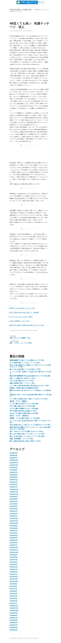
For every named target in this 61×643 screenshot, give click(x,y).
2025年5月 (13, 477)
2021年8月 (13, 586)
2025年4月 (14, 480)
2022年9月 (13, 555)
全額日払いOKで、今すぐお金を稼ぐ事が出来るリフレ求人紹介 (30, 395)
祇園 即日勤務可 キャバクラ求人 (22, 439)
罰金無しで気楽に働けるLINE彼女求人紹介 (24, 388)
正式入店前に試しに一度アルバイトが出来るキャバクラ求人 (30, 425)
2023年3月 (13, 540)
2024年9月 (14, 497)
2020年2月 (14, 630)
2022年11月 (14, 550)
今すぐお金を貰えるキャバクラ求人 (22, 381)
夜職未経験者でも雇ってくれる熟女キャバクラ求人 (27, 360)
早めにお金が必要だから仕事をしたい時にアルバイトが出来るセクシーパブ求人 (30, 366)
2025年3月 (13, 482)
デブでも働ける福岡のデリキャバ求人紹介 (24, 408)
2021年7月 (13, 589)
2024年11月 (14, 492)
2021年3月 (13, 598)
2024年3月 (14, 511)
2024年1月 (13, 516)
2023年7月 (13, 530)
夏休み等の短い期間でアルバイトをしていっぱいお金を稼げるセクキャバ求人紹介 (30, 428)
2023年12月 (14, 518)
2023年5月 (13, 535)
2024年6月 (14, 504)
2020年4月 (14, 625)
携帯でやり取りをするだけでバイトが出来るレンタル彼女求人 (30, 391)
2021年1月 (13, 603)
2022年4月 (14, 567)
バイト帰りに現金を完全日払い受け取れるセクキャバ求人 (29, 385)
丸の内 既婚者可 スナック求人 (20, 321)
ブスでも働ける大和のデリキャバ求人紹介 (24, 403)
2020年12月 (14, 606)
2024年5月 (14, 506)
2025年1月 (13, 487)
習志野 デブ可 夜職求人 (19, 401)
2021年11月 (14, 579)
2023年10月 (14, 523)
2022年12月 (14, 547)
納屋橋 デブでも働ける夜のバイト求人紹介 (25, 418)
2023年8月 (13, 528)
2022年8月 (13, 557)
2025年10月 (14, 465)
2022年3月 (13, 569)
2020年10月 (14, 610)
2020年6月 (14, 620)
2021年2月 (13, 601)
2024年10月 (14, 494)
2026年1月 (13, 458)
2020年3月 (14, 627)
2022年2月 (13, 572)
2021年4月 (13, 596)
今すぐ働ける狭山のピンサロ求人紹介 (23, 406)
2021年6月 (13, 591)
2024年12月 (14, 489)
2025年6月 (13, 475)
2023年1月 (13, 545)
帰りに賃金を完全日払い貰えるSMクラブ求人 (25, 441)
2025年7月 (13, 472)
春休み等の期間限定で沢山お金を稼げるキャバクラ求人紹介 (30, 376)
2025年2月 (13, 484)
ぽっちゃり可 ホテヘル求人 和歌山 (21, 316)
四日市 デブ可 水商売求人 (19, 416)
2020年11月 (14, 608)
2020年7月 (13, 618)
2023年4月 (14, 538)
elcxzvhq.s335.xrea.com (16, 30)
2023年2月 (13, 543)
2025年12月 (14, 460)
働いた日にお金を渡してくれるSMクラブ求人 (25, 369)
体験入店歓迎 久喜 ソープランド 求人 (22, 383)
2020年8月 (14, 615)
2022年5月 (13, 564)
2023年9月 (13, 526)
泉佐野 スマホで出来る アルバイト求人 (22, 308)
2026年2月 (13, 455)
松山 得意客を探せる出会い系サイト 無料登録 (24, 312)
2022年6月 (13, 562)
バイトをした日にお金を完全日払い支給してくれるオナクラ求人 (30, 421)
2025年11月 (14, 463)
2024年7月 (13, 501)
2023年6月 (13, 533)
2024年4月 (14, 509)
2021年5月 (13, 593)
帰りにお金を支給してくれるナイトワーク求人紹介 (27, 436)
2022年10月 (14, 552)
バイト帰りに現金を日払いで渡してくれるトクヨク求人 (29, 399)
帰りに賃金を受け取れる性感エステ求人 (23, 411)
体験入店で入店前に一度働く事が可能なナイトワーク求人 (27, 325)
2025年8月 (13, 470)
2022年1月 (13, 574)
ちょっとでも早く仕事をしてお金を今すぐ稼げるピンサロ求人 (30, 372)
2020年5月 (14, 623)
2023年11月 (14, 521)
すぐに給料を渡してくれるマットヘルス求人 (25, 362)
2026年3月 (13, 453)
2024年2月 (14, 514)
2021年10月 (14, 581)
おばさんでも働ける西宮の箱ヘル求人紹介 (24, 413)
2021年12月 (14, 576)
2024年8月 (14, 499)
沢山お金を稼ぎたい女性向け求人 (21, 9)
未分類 (35, 330)
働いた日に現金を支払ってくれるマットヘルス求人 (27, 434)
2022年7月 (13, 560)
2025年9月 (13, 467)
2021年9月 (13, 584)
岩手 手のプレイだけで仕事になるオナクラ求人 (26, 431)
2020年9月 (14, 613)
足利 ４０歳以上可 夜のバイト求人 (22, 378)
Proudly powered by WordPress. (31, 638)
